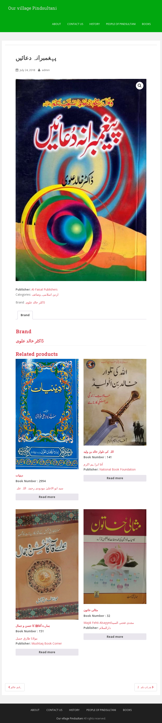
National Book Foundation (117, 469)
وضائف (36, 294)
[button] (139, 85)
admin (46, 70)
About (56, 24)
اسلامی (47, 294)
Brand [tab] (25, 315)
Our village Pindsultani (32, 8)
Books (146, 24)
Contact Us (75, 24)
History (94, 24)
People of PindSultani (121, 24)
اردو (55, 294)
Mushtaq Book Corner (46, 643)
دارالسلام (105, 628)
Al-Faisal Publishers (44, 289)
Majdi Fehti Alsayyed (98, 623)
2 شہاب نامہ (145, 687)
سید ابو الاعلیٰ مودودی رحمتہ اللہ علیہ (39, 488)
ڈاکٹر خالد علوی (35, 302)
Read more (47, 497)
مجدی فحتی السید (123, 623)
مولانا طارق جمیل (27, 638)
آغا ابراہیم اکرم (93, 464)
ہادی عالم (16, 687)
